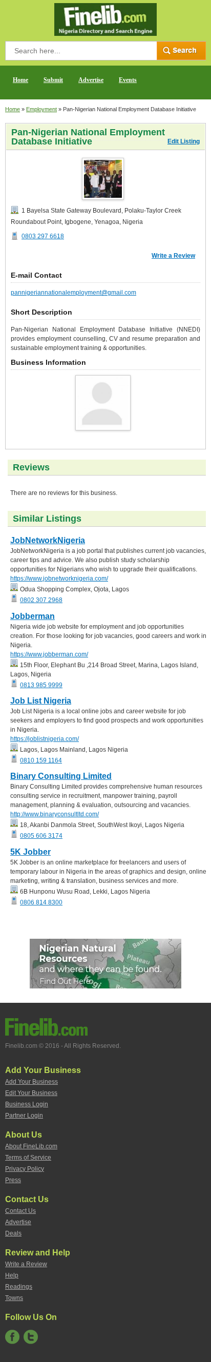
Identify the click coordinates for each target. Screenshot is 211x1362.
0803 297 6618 (43, 236)
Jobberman (32, 616)
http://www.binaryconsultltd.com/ (54, 814)
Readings (18, 1286)
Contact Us (20, 1210)
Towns (14, 1298)
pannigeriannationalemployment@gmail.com (73, 292)
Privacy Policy (24, 1168)
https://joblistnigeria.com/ (44, 738)
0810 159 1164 (41, 760)
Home (20, 80)
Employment (41, 109)
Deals (13, 1233)
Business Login (26, 1104)
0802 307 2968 (41, 600)
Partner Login (24, 1115)
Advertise (90, 80)
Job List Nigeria (40, 700)
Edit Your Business (31, 1093)
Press (13, 1180)
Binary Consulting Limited (61, 776)
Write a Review (173, 255)
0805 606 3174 (41, 835)
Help (11, 1275)
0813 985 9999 (41, 685)
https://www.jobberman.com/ (49, 654)
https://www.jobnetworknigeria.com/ (59, 578)
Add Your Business (31, 1081)
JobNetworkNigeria (47, 540)
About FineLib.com (31, 1146)
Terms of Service (28, 1157)
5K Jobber (30, 852)
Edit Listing (183, 141)
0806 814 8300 (41, 902)
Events (128, 80)
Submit (53, 80)
